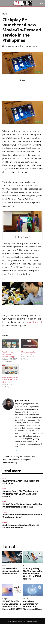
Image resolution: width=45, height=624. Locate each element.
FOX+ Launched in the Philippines (28, 353)
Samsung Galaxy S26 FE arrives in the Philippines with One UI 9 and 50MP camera (20, 494)
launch (27, 456)
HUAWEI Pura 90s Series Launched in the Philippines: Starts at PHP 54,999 (22, 505)
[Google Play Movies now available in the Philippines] (10, 369)
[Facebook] (16, 450)
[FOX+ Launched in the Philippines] (29, 343)
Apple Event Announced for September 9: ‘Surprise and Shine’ (22, 516)
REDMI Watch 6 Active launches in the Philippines (20, 482)
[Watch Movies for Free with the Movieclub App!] (10, 343)
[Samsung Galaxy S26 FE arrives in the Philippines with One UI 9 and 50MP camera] (33, 557)
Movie (35, 456)
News (4, 14)
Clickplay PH (16, 456)
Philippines (26, 459)
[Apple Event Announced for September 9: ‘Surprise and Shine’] (33, 590)
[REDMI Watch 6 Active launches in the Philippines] (12, 557)
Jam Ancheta (31, 46)
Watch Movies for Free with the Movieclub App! (9, 354)
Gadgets (5, 501)
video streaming (10, 462)
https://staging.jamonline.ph (26, 404)
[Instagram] (19, 450)
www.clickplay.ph (34, 322)
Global (4, 512)
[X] (23, 450)
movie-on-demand (11, 459)
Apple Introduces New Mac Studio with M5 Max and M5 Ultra (21, 526)
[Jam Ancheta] (8, 425)
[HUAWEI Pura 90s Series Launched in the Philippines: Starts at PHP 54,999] (12, 590)
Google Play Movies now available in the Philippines (10, 379)
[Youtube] (26, 450)
